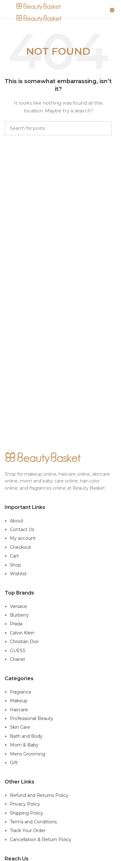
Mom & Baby (24, 745)
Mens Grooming (27, 754)
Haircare (19, 710)
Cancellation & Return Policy (40, 839)
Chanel (17, 659)
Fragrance (20, 692)
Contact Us (22, 529)
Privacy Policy (25, 804)
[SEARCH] (104, 128)
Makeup (19, 700)
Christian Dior (24, 641)
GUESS (17, 650)
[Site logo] (39, 5)
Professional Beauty (31, 718)
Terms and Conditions (33, 822)
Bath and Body (26, 736)
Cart (14, 556)
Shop (15, 565)
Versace (18, 606)
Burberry (19, 615)
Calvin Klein (22, 633)
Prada (16, 624)
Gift (14, 762)
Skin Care (20, 727)
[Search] (105, 9)
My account (23, 538)
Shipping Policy (26, 813)
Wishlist (18, 573)
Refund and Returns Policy (39, 795)
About (16, 521)
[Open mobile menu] (7, 9)
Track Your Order (28, 830)
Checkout (20, 547)
